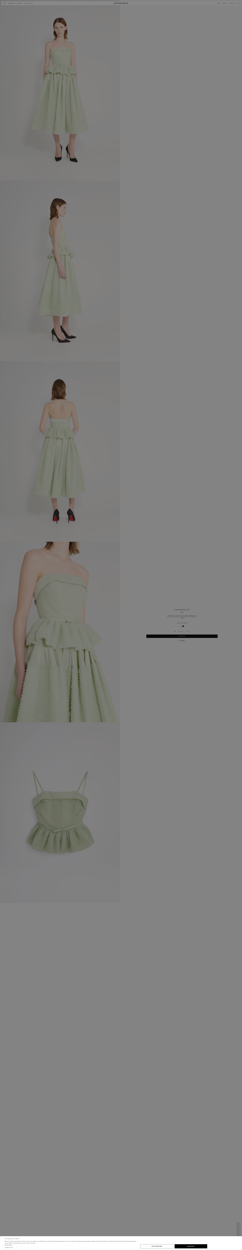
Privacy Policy (8, 1245)
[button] (70, 1248)
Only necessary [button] (157, 1246)
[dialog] (121, 1243)
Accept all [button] (190, 1246)
